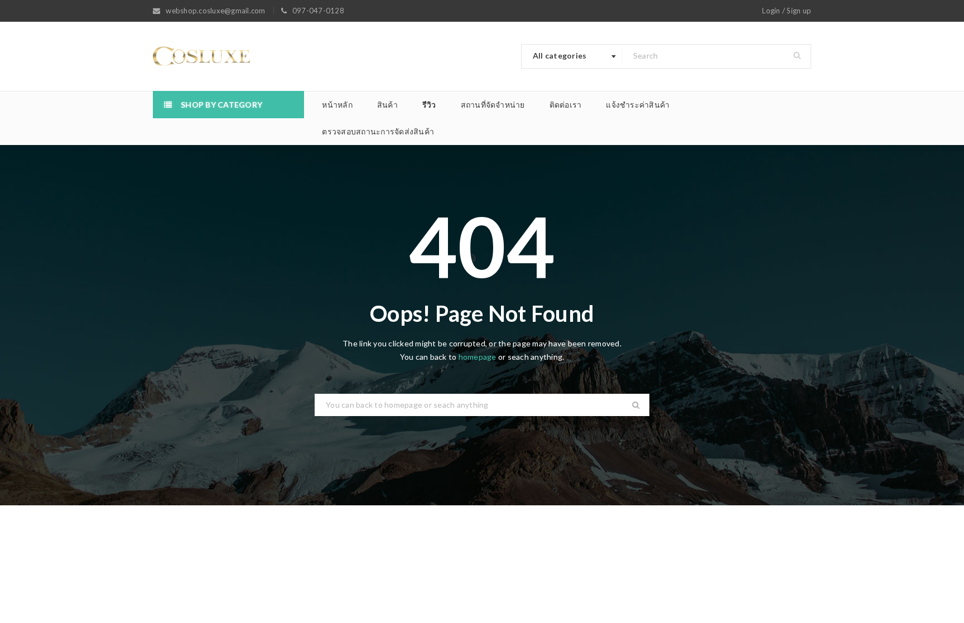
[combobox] (572, 56)
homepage (478, 356)
